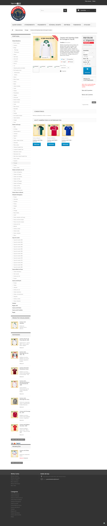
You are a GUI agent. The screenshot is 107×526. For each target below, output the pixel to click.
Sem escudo (16, 273)
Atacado (87, 25)
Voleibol (14, 303)
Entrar (94, 1)
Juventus (15, 133)
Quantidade (86, 50)
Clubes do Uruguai (17, 174)
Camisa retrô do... (65, 138)
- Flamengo (15, 49)
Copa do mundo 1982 (17, 264)
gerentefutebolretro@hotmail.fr (52, 479)
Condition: (62, 42)
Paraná (15, 90)
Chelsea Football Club (18, 147)
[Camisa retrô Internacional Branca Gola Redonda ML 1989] (14, 384)
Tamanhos (77, 25)
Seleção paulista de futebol (19, 68)
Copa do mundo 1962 (17, 253)
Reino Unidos (16, 212)
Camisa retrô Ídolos (16, 307)
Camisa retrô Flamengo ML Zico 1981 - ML (24, 353)
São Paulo (15, 56)
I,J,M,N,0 (15, 61)
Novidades (16, 335)
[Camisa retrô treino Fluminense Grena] (14, 371)
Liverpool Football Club (18, 149)
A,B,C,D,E (15, 59)
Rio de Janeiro (16, 43)
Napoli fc (15, 135)
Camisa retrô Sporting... (23, 322)
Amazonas (15, 97)
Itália (14, 126)
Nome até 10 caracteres (87, 90)
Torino (14, 138)
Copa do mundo (16, 237)
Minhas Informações (15, 483)
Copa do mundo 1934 (17, 242)
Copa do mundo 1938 (17, 244)
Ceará (14, 88)
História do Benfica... (51, 138)
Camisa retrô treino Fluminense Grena (24, 368)
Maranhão (15, 108)
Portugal (15, 163)
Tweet (63, 59)
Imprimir (64, 71)
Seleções (15, 296)
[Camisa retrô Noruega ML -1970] (14, 414)
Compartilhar (70, 59)
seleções (15, 287)
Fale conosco (88, 1)
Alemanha (15, 142)
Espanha (15, 160)
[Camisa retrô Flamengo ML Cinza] (14, 401)
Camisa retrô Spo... (38, 140)
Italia (14, 208)
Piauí (14, 122)
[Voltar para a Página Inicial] (12, 30)
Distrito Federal (16, 99)
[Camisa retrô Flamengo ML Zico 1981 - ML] (14, 355)
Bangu (14, 47)
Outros (14, 54)
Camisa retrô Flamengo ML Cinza (24, 398)
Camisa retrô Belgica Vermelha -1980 (25, 425)
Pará (14, 111)
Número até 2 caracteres (87, 94)
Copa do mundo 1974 (17, 260)
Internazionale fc (17, 131)
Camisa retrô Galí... (67, 140)
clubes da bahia (16, 86)
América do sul (16, 289)
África (14, 235)
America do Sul (16, 276)
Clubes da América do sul (18, 169)
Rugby (13, 312)
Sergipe (15, 120)
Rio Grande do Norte (17, 115)
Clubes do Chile (16, 178)
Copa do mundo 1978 (17, 262)
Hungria (15, 206)
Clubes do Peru (16, 185)
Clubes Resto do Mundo (17, 192)
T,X (14, 65)
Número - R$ (86, 62)
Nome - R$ (86, 58)
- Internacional (16, 72)
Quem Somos (17, 25)
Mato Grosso (16, 106)
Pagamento (42, 25)
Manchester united (17, 151)
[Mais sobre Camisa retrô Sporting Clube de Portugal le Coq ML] (14, 325)
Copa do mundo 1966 (17, 255)
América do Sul (16, 224)
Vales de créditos (15, 479)
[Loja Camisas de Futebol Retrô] (24, 13)
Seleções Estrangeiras (17, 194)
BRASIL (15, 226)
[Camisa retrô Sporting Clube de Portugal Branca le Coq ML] (36, 69)
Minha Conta (15, 474)
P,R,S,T (15, 63)
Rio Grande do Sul (17, 70)
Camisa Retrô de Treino (17, 269)
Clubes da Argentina (17, 172)
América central (16, 228)
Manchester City (16, 154)
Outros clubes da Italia (18, 140)
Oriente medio (16, 230)
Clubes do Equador (17, 183)
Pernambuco (16, 92)
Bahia (14, 83)
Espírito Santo (16, 102)
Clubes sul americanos (18, 294)
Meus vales (13, 485)
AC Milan (15, 129)
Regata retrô (15, 305)
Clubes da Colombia (17, 176)
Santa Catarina (16, 117)
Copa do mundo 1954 (17, 249)
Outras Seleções (17, 301)
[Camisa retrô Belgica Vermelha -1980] (14, 427)
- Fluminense (16, 52)
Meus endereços (14, 481)
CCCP (14, 215)
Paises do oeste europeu (18, 221)
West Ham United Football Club (20, 156)
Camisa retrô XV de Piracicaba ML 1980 (24, 339)
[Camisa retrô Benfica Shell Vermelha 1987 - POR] (53, 130)
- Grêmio (15, 74)
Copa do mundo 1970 (17, 258)
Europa (15, 197)
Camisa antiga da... (37, 138)
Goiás (14, 104)
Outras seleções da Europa (19, 217)
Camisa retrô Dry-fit (16, 280)
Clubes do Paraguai (17, 181)
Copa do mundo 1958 (17, 251)
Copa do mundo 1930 (17, 240)
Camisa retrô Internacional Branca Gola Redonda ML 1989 (24, 383)
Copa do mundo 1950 (17, 246)
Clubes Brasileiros (16, 40)
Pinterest (71, 61)
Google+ (64, 61)
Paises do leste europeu (18, 219)
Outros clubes (16, 158)
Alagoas (15, 95)
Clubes (14, 285)
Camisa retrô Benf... (52, 140)
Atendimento (30, 25)
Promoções (16, 446)
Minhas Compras (15, 476)
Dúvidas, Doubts (55, 25)
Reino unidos (16, 145)
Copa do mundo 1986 (17, 267)
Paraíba (15, 113)
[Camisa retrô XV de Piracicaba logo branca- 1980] (14, 342)
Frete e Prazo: (63, 65)
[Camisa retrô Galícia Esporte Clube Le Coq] (68, 130)
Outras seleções (16, 233)
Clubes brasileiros (17, 292)
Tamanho (85, 54)
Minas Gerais (16, 79)
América (15, 45)
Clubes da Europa (16, 124)
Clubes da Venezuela (17, 190)
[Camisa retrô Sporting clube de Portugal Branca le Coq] (39, 130)
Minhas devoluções (15, 478)
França (14, 165)
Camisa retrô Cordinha (17, 310)
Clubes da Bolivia (17, 187)
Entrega (67, 25)
